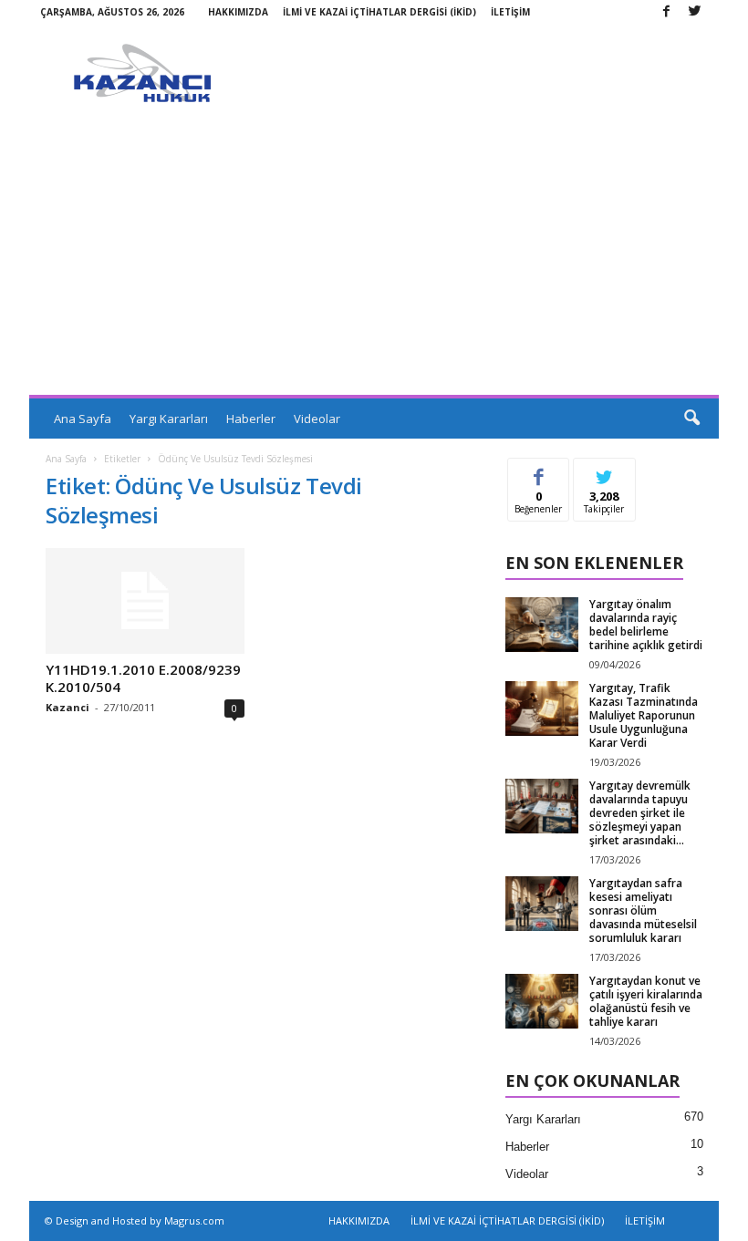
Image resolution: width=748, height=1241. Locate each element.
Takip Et (604, 472)
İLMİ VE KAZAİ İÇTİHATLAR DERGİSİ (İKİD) (379, 11)
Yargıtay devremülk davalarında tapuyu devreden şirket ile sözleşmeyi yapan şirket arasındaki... (640, 813)
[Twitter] (694, 12)
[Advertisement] (374, 258)
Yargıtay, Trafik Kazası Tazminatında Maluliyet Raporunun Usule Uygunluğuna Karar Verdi (643, 715)
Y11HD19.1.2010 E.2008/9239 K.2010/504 (143, 678)
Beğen (539, 472)
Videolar (317, 418)
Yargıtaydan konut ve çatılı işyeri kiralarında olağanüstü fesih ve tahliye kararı (645, 1001)
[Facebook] (666, 12)
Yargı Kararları (169, 418)
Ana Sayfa (82, 418)
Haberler (250, 418)
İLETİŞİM (510, 11)
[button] (691, 418)
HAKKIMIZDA (238, 11)
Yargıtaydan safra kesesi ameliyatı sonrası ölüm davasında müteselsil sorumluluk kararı (643, 910)
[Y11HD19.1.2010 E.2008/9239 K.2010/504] (145, 601)
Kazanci (67, 707)
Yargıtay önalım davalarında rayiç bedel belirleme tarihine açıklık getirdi (645, 624)
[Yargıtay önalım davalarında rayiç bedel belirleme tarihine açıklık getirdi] (541, 624)
